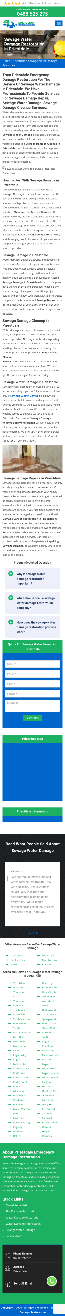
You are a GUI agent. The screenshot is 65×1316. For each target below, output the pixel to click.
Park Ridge (48, 1050)
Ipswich (15, 964)
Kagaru (17, 1059)
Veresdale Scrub (19, 994)
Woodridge (48, 996)
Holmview (19, 1118)
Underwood (49, 1010)
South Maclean (21, 1019)
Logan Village (20, 1055)
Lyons (16, 1050)
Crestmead (48, 1109)
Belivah (17, 1136)
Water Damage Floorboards (23, 1224)
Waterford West (48, 1003)
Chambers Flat (21, 1068)
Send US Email (22, 1283)
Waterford (19, 1104)
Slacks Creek (49, 1023)
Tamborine (19, 1010)
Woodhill (18, 987)
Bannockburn (49, 987)
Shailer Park (48, 1028)
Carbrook (47, 1118)
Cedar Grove (20, 1077)
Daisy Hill (47, 1104)
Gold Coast (17, 955)
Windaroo (18, 1100)
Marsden (47, 1059)
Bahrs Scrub (49, 992)
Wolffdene (19, 1095)
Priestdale (19, 61)
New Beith (19, 1037)
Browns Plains (50, 1122)
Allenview (18, 1091)
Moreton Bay (49, 960)
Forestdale (48, 1100)
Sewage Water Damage (20, 1230)
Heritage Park (50, 1091)
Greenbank (48, 1095)
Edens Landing (21, 1122)
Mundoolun (19, 1046)
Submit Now (32, 717)
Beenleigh (47, 983)
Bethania (18, 1131)
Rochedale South (48, 1035)
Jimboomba (19, 1064)
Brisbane (47, 964)
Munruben (19, 1041)
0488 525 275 (32, 13)
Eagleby (17, 1127)
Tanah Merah (49, 1014)
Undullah (18, 1005)
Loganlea (47, 1064)
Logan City (48, 955)
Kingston (47, 1082)
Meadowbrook (50, 1055)
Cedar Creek (20, 1082)
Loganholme (49, 1068)
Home (6, 61)
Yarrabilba (19, 983)
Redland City (18, 960)
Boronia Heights (46, 1129)
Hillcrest (47, 1086)
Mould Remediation (18, 1205)
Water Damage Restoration (23, 1217)
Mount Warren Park (21, 1111)
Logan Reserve (51, 1073)
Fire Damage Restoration (21, 1211)
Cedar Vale (19, 1073)
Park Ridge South (19, 1026)
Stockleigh (19, 1014)
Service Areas (14, 1236)
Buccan (17, 1086)
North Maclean (21, 1032)
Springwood (49, 1019)
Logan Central (50, 1077)
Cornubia (47, 1113)
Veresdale (19, 1001)
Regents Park (50, 1041)
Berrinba (47, 1136)
